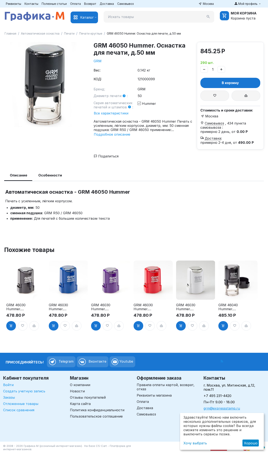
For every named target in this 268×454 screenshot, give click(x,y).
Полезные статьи (54, 3)
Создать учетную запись (24, 391)
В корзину (230, 83)
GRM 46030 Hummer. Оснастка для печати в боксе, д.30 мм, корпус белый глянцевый (187, 307)
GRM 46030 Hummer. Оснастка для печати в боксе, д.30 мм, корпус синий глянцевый (60, 307)
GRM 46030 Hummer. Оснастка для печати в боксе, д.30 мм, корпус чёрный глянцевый (17, 307)
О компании (80, 385)
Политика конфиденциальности (97, 410)
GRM (98, 61)
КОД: (98, 79)
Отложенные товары (20, 404)
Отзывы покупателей (88, 397)
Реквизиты (13, 3)
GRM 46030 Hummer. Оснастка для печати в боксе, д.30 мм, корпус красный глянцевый (144, 307)
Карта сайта (80, 404)
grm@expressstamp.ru (222, 408)
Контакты (31, 3)
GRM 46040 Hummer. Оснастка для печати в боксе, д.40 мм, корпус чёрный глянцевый (229, 307)
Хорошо (251, 443)
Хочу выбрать (195, 443)
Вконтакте (97, 361)
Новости (77, 391)
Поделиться (108, 156)
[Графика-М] (34, 15)
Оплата (75, 3)
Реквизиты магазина (154, 395)
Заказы (9, 397)
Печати (69, 33)
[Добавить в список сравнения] (246, 96)
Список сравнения (18, 410)
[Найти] (208, 16)
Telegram (65, 361)
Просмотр (26, 294)
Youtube (125, 361)
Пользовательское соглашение (96, 416)
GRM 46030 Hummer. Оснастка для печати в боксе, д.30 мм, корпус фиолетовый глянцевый (102, 307)
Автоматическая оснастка (40, 33)
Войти (8, 385)
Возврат (90, 3)
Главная (10, 33)
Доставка (107, 3)
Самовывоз (125, 3)
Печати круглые (90, 33)
